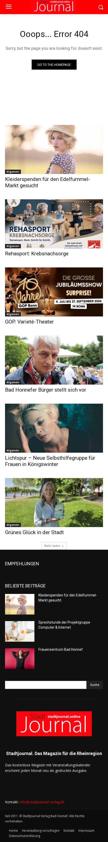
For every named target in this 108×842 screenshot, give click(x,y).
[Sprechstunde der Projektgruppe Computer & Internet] (19, 631)
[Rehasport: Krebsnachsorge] (54, 223)
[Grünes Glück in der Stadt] (54, 502)
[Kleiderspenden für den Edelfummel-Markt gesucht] (54, 149)
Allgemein (13, 171)
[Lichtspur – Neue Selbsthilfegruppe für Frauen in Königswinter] (54, 428)
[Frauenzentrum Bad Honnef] (19, 658)
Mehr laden (52, 546)
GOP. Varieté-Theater (29, 322)
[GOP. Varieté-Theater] (54, 291)
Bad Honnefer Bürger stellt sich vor (45, 390)
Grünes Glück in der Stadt (34, 532)
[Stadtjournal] (54, 723)
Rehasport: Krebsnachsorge (37, 254)
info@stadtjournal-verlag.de (42, 802)
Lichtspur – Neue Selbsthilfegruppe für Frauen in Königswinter (50, 461)
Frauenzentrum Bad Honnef (60, 649)
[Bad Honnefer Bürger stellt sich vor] (54, 360)
